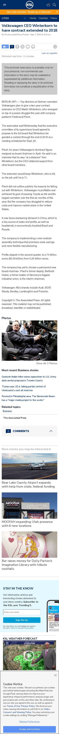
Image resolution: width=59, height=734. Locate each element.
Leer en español (49, 53)
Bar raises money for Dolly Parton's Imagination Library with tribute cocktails (27, 565)
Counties (43, 18)
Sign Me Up (22, 620)
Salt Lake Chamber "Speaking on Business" (29, 11)
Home (33, 18)
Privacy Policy (28, 706)
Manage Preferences (29, 721)
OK (55, 675)
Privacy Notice (28, 628)
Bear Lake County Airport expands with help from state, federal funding (28, 484)
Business (7, 411)
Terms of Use (15, 628)
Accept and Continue (29, 729)
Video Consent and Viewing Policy (26, 711)
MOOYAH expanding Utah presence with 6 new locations (27, 524)
